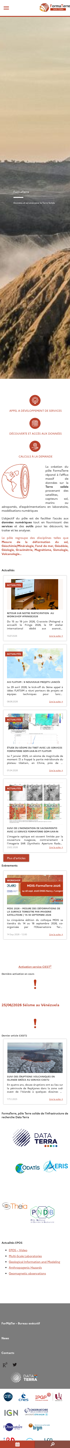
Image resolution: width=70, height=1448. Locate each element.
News (5, 1338)
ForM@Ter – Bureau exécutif (20, 1323)
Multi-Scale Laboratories (25, 1256)
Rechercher (52, 1444)
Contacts (7, 1353)
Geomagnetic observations (27, 1273)
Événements (17, 1444)
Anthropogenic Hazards (25, 1267)
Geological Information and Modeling (34, 1262)
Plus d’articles (16, 858)
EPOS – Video (18, 1250)
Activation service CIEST (35, 966)
